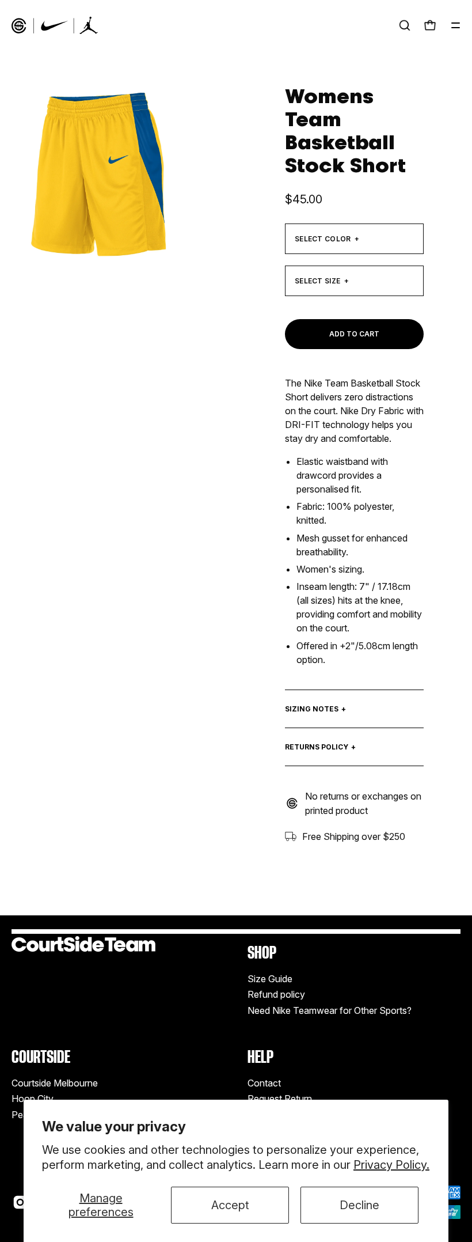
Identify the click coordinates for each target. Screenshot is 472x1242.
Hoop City (33, 1098)
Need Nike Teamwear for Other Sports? (330, 1010)
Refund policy (276, 994)
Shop (262, 952)
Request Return (280, 1098)
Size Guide (270, 978)
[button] (404, 25)
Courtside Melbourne (55, 1083)
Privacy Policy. (391, 1165)
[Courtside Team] (55, 25)
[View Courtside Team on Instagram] (20, 1202)
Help (260, 1057)
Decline (359, 1205)
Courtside (41, 1057)
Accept (230, 1205)
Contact (264, 1083)
